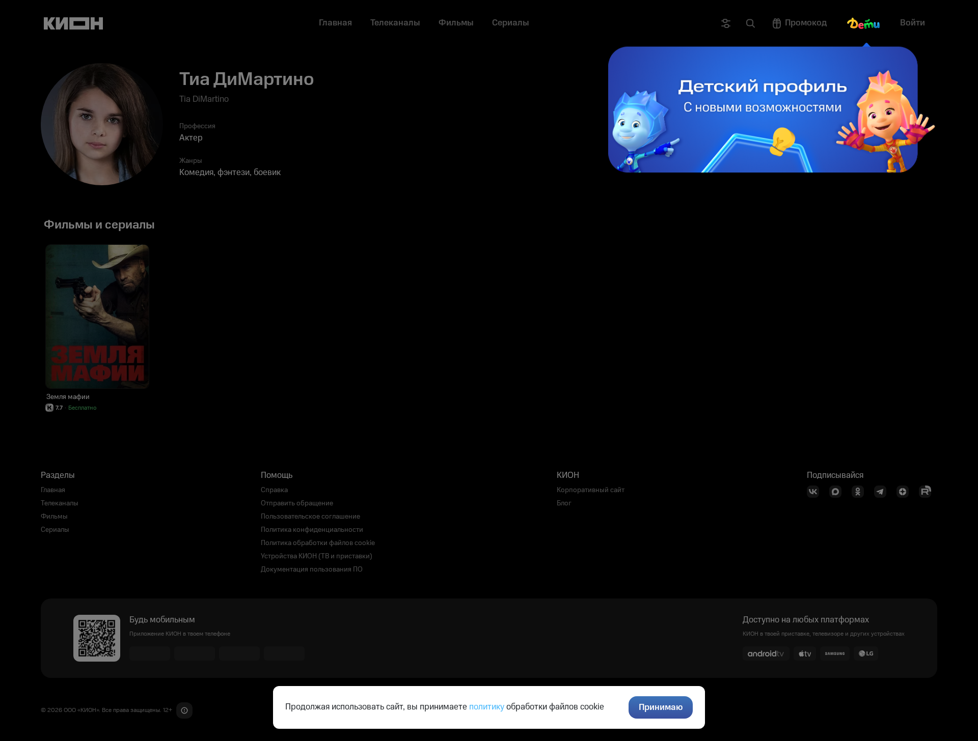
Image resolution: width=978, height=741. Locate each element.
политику (486, 707)
